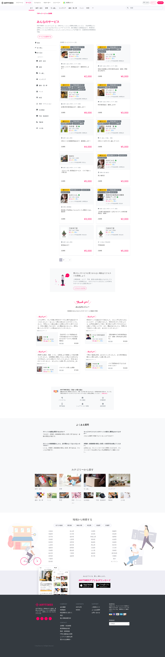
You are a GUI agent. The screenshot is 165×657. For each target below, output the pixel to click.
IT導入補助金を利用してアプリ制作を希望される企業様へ (66, 636)
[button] (146, 2)
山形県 (51, 545)
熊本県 (114, 545)
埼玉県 (89, 525)
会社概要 (63, 607)
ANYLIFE (79, 607)
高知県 (114, 534)
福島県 (51, 547)
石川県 (72, 534)
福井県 (72, 536)
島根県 (93, 542)
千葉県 (51, 558)
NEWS (78, 610)
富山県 (72, 531)
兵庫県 (93, 531)
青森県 (51, 534)
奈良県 (93, 534)
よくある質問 (96, 610)
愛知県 (72, 550)
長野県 (72, 542)
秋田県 (51, 542)
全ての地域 (59, 525)
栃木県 (51, 553)
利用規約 (63, 610)
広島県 (93, 547)
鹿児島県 (114, 553)
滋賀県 (72, 556)
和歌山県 (93, 536)
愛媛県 (114, 531)
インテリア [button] (62, 8)
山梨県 (72, 539)
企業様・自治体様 (65, 625)
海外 (114, 558)
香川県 (93, 556)
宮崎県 (114, 550)
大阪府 (98, 525)
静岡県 (72, 547)
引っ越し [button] (53, 8)
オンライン (114, 561)
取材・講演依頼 (65, 631)
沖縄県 (114, 556)
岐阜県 (72, 545)
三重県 (72, 553)
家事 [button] (46, 8)
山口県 (93, 550)
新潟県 (51, 561)
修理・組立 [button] (39, 8)
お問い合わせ (96, 612)
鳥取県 (93, 539)
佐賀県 (114, 539)
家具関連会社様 (65, 628)
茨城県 (51, 550)
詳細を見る (104, 393)
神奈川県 (79, 525)
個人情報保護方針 (65, 618)
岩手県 (51, 536)
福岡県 (114, 536)
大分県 (114, 547)
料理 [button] (87, 8)
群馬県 (51, 556)
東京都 (69, 525)
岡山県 (93, 545)
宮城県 (51, 539)
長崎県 (114, 542)
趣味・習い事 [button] (73, 8)
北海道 (51, 531)
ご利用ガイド (96, 607)
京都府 (107, 525)
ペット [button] (82, 8)
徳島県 (93, 553)
